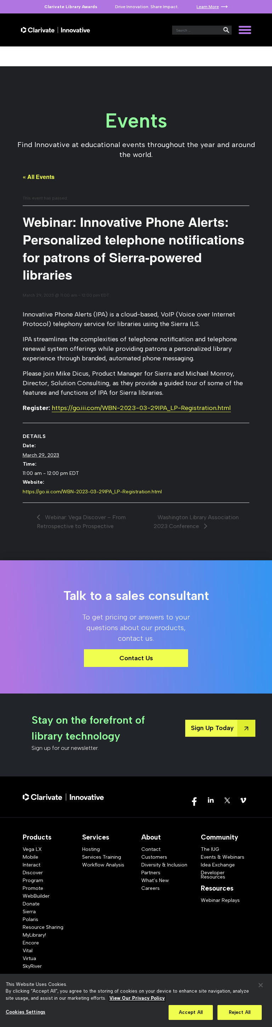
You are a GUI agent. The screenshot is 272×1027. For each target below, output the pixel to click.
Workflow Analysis (103, 865)
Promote (33, 888)
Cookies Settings (25, 1012)
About (151, 837)
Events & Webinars (222, 857)
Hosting (91, 849)
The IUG (210, 849)
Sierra (29, 912)
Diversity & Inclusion (164, 865)
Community (219, 837)
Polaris (30, 919)
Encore (31, 943)
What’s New (155, 880)
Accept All (191, 1012)
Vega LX (32, 849)
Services (95, 837)
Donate (31, 904)
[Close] (260, 985)
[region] (136, 1000)
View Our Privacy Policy (137, 998)
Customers (154, 857)
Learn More (208, 6)
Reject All (239, 1012)
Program (33, 880)
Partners (150, 873)
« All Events (39, 177)
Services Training (101, 857)
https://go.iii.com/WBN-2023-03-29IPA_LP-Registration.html (141, 408)
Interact (31, 865)
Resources (217, 888)
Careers (150, 888)
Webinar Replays (220, 900)
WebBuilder (36, 896)
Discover (33, 873)
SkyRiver (32, 966)
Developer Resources (213, 875)
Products (37, 837)
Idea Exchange (218, 865)
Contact (150, 849)
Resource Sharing (43, 927)
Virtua (29, 958)
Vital (28, 951)
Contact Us (136, 658)
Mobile (30, 857)
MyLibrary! (34, 935)
